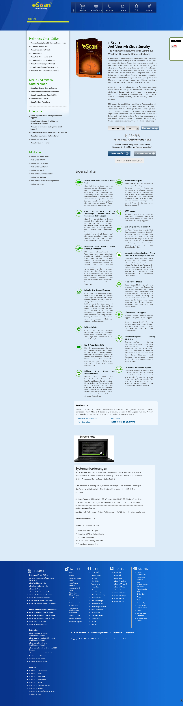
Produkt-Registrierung (141, 573)
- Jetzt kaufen (114, 418)
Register (71, 575)
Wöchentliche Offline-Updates (74, 594)
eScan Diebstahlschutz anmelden (142, 584)
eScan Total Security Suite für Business (44, 88)
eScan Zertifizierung (98, 595)
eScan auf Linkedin (120, 590)
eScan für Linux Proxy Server (41, 102)
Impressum (130, 632)
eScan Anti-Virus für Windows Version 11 (45, 71)
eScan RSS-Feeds (74, 616)
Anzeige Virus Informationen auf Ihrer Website (74, 611)
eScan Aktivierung (74, 598)
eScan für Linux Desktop (37, 659)
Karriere (94, 578)
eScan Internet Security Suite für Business (45, 91)
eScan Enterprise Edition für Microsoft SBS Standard (49, 132)
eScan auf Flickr (119, 602)
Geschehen (95, 587)
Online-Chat (141, 594)
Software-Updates (143, 603)
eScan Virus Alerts (120, 581)
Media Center (96, 598)
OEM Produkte (73, 606)
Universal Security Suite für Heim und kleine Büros (48, 43)
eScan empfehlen (97, 609)
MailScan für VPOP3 (38, 160)
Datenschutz (96, 618)
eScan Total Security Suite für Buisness (41, 612)
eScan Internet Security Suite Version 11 (44, 67)
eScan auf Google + (120, 596)
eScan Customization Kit (74, 602)
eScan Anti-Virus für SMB (39, 98)
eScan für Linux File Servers (40, 143)
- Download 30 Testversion (86, 418)
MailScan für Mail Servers (39, 139)
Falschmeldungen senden (100, 632)
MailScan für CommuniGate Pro (42, 174)
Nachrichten (95, 581)
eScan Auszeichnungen (97, 591)
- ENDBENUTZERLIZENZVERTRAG (122, 422)
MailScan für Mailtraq (38, 177)
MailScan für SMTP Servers (40, 156)
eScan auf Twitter (120, 587)
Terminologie (96, 612)
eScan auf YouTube (120, 593)
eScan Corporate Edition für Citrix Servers (45, 136)
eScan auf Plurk (119, 599)
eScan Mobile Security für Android (43, 64)
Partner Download (75, 619)
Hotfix (139, 611)
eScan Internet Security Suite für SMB (44, 95)
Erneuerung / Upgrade (141, 578)
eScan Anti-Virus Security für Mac (42, 57)
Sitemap (94, 624)
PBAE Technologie (97, 601)
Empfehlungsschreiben (99, 607)
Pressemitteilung (97, 604)
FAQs (138, 600)
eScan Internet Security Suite (41, 50)
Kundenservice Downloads (141, 615)
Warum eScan (96, 575)
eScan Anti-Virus (36, 53)
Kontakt (94, 621)
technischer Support (75, 622)
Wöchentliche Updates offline (142, 607)
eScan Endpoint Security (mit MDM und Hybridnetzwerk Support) (44, 122)
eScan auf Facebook (120, 584)
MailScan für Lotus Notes (39, 163)
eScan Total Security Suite (39, 46)
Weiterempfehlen (97, 615)
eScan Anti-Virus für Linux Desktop (43, 60)
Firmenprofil (95, 572)
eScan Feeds (118, 578)
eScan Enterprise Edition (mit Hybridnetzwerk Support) (46, 128)
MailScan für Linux (37, 184)
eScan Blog (117, 572)
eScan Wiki (117, 575)
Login (70, 572)
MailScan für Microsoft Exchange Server (45, 181)
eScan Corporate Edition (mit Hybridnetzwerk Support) (46, 116)
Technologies (96, 584)
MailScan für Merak (37, 170)
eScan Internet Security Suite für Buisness (42, 615)
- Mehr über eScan (83, 422)
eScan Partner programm (73, 584)
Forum (139, 597)
